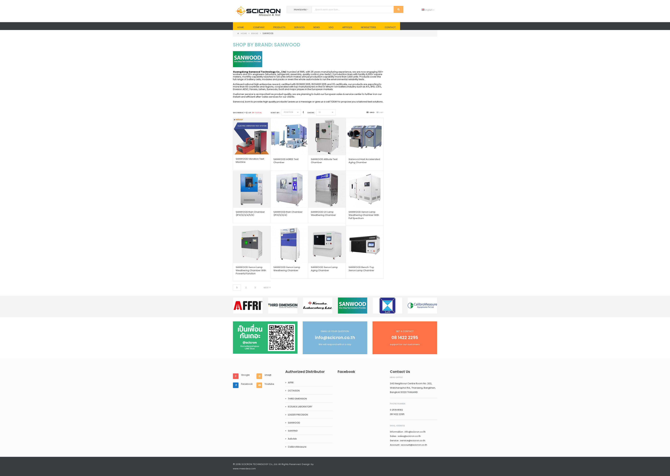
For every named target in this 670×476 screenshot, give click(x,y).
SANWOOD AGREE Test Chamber (286, 161)
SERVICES (299, 27)
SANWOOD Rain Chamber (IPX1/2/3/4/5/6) (250, 213)
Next (266, 287)
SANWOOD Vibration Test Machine (250, 160)
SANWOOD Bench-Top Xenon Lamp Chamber (361, 269)
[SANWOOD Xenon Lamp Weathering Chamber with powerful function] (252, 244)
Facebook (247, 384)
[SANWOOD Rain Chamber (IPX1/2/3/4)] (289, 189)
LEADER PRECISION (298, 414)
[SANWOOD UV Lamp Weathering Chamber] (327, 189)
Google (245, 375)
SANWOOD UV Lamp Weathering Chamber (323, 213)
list (381, 112)
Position (288, 112)
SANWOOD (294, 422)
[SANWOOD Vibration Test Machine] (252, 136)
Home (240, 27)
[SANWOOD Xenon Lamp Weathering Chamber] (289, 244)
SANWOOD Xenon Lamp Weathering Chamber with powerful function (251, 270)
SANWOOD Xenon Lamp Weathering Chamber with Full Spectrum (364, 215)
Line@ (268, 375)
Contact (390, 27)
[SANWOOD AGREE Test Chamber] (289, 136)
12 (320, 112)
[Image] (265, 337)
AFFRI (290, 382)
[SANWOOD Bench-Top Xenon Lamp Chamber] (364, 244)
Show (310, 112)
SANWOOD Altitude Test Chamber (324, 161)
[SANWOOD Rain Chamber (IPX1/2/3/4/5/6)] (252, 189)
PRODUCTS (279, 27)
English (427, 10)
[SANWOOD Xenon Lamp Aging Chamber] (327, 244)
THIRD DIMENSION (297, 398)
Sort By (275, 112)
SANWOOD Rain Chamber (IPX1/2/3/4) (288, 213)
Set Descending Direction (302, 112)
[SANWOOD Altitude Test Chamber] (327, 136)
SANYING (292, 430)
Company (259, 27)
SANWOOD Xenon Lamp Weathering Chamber (286, 269)
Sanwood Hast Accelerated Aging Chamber (364, 161)
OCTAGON (294, 390)
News (316, 27)
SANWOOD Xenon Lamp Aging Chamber (324, 269)
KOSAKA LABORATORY (300, 406)
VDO (331, 27)
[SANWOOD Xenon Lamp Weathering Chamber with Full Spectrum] (364, 189)
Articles (347, 27)
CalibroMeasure (297, 446)
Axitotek (292, 438)
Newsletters (368, 27)
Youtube (269, 384)
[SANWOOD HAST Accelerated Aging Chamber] (364, 136)
